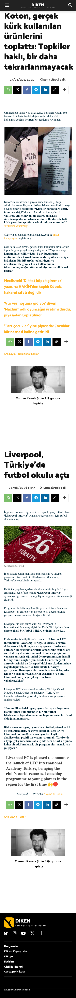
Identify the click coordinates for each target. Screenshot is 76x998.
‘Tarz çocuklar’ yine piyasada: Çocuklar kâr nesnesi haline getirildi (37, 329)
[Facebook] (27, 90)
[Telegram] (36, 90)
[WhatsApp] (8, 90)
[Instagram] (14, 933)
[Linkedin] (45, 90)
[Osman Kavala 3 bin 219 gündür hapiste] (38, 379)
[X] (17, 90)
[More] (64, 90)
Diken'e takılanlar (28, 354)
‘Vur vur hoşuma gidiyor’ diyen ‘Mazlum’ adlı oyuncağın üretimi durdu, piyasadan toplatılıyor (37, 309)
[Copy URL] (55, 90)
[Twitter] (32, 933)
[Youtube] (23, 933)
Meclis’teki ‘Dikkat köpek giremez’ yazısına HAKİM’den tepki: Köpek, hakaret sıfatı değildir (33, 287)
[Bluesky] (5, 933)
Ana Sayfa (10, 354)
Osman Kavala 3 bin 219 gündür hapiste (38, 401)
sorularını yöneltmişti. (16, 226)
